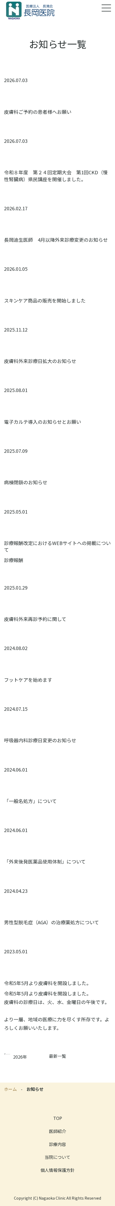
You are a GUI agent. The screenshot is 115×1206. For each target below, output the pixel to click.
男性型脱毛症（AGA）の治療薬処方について (51, 922)
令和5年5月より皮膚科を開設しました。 (47, 982)
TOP (57, 1118)
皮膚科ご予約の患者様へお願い (37, 111)
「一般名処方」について (30, 800)
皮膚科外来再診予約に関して (35, 618)
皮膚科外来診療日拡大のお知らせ (40, 360)
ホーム (10, 1089)
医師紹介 (57, 1131)
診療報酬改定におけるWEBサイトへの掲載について (57, 546)
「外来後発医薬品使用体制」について (45, 861)
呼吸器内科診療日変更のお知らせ (40, 740)
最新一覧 (57, 1056)
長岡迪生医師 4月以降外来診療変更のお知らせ (56, 239)
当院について (57, 1157)
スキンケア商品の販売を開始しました (45, 300)
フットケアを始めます (28, 679)
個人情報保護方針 (57, 1170)
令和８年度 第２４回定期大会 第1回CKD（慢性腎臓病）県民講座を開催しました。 (56, 175)
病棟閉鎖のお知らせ (25, 482)
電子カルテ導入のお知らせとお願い (42, 421)
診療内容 (57, 1144)
